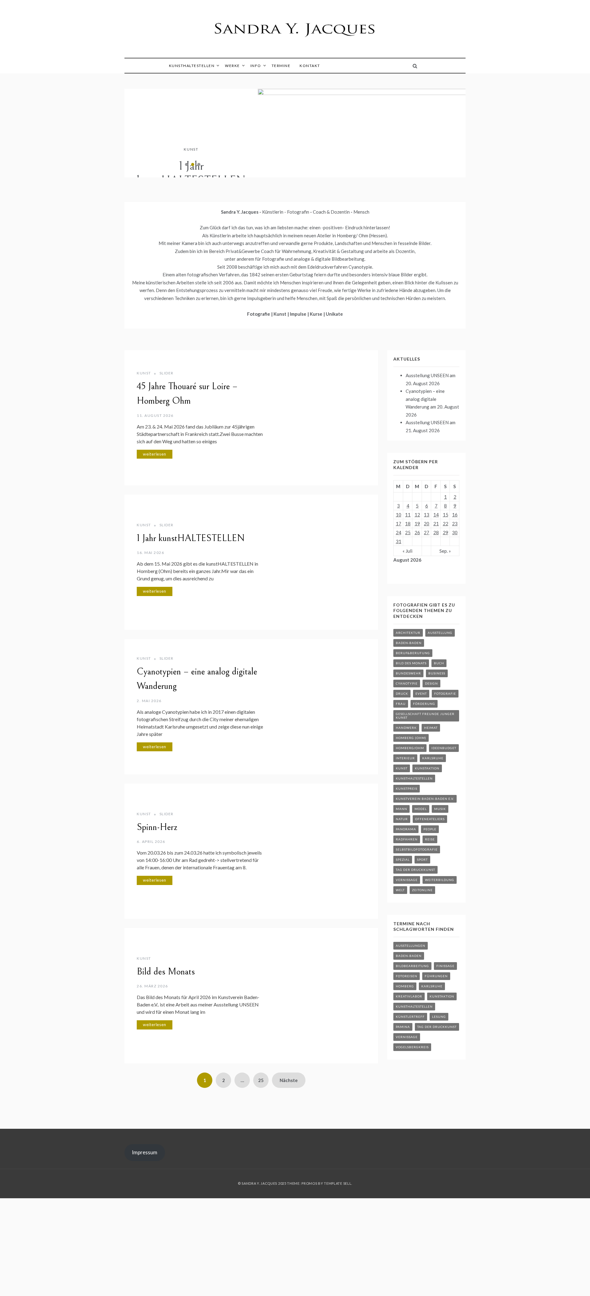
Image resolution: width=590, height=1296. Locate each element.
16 (455, 514)
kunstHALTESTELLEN (192, 65)
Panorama (406, 829)
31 (398, 541)
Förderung (424, 703)
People (429, 829)
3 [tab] (198, 164)
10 (398, 514)
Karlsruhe (432, 758)
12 (417, 514)
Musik (440, 809)
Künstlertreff (410, 1016)
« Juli (407, 551)
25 (261, 1080)
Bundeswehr (408, 673)
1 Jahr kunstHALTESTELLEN (191, 173)
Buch (439, 663)
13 (426, 514)
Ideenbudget (443, 748)
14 (436, 514)
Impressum (144, 1152)
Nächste (289, 1080)
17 (398, 523)
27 (426, 532)
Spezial (403, 859)
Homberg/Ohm (410, 748)
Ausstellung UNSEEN (427, 375)
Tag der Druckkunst (415, 869)
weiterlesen (154, 454)
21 (436, 523)
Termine (281, 65)
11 (408, 514)
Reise (430, 839)
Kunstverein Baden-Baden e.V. (425, 798)
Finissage (445, 966)
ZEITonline (422, 890)
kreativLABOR (409, 996)
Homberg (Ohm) (411, 738)
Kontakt (310, 65)
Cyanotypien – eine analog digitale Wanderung (425, 398)
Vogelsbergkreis (412, 1047)
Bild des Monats (166, 971)
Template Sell (337, 1183)
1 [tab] (186, 164)
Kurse (316, 314)
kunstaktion (427, 768)
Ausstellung (440, 632)
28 (436, 532)
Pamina (403, 1027)
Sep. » (445, 551)
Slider (166, 373)
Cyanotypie (407, 683)
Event (421, 693)
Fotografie (259, 314)
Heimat (431, 727)
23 (455, 523)
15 (445, 514)
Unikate (334, 314)
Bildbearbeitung (412, 966)
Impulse (298, 314)
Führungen (436, 976)
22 (445, 523)
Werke (232, 65)
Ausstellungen (410, 945)
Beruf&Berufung (413, 653)
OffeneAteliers (430, 819)
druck (402, 693)
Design (431, 683)
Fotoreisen (406, 976)
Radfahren (407, 839)
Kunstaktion (442, 996)
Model (421, 809)
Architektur (408, 632)
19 (417, 523)
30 (455, 532)
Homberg (405, 986)
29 (445, 532)
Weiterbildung (439, 880)
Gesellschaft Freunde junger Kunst (425, 715)
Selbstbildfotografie (417, 849)
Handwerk (406, 727)
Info (255, 65)
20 (426, 523)
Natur (402, 819)
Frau (401, 703)
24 (398, 532)
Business (436, 673)
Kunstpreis (406, 788)
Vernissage (407, 880)
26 (417, 532)
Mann (401, 809)
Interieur (405, 758)
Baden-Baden (409, 643)
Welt (400, 890)
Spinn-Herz (157, 827)
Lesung (439, 1016)
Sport (422, 859)
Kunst (191, 149)
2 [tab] (192, 164)
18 (408, 523)
